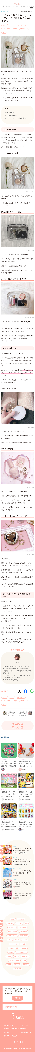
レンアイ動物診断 (14, 960)
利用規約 (6, 1032)
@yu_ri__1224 (30, 427)
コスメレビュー (13, 935)
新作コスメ (10, 923)
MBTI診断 (21, 919)
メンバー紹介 (24, 1025)
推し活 (17, 956)
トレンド (26, 964)
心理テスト (12, 927)
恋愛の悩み (26, 956)
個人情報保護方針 (25, 1032)
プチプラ (20, 923)
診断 (13, 919)
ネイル (9, 964)
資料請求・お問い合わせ (11, 1028)
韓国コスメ (24, 931)
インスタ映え (6, 28)
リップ (17, 940)
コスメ (5, 25)
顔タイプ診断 (24, 935)
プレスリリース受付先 (10, 1036)
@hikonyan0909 (29, 191)
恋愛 (10, 940)
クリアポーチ (24, 28)
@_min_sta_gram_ (29, 317)
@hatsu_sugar (30, 250)
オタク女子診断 (13, 931)
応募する (18, 998)
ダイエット (12, 948)
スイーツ (17, 964)
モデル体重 (18, 968)
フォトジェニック (21, 952)
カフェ (9, 956)
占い (27, 923)
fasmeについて (8, 1025)
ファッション (23, 948)
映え (4, 32)
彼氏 (23, 944)
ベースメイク (21, 25)
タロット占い (23, 927)
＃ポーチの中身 (9, 112)
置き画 (15, 28)
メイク (12, 25)
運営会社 (23, 1028)
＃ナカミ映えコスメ (11, 115)
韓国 (25, 960)
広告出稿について (11, 1007)
